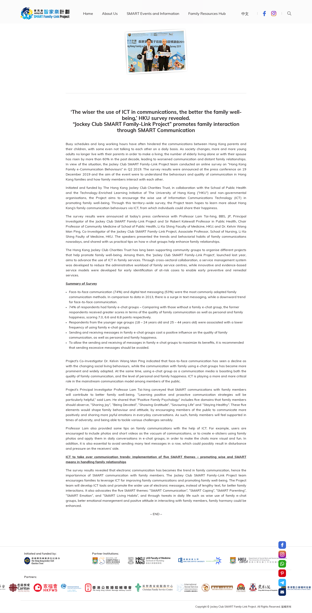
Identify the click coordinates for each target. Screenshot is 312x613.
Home (88, 13)
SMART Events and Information (153, 13)
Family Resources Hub (207, 13)
